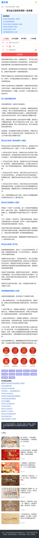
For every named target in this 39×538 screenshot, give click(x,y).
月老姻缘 (33, 374)
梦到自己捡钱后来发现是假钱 (10, 396)
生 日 (5, 50)
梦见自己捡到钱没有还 (8, 414)
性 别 (5, 46)
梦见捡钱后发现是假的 (8, 399)
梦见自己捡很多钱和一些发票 (11, 19)
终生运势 (4, 374)
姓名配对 (19, 374)
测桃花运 (19, 371)
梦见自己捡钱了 (6, 406)
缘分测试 (26, 374)
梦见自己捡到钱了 (7, 409)
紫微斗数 (4, 377)
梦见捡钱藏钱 (5, 401)
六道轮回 (11, 377)
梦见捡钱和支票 (6, 386)
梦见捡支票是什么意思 (8, 419)
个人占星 (11, 371)
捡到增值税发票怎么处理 (10, 32)
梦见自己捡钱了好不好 (9, 29)
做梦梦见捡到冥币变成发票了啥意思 (13, 383)
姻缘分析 (26, 371)
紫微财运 (33, 371)
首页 (2, 7)
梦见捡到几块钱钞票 (7, 388)
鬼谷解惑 (4, 371)
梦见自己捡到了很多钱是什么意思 (12, 24)
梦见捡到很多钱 (6, 416)
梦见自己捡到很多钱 (7, 404)
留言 (29, 425)
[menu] (36, 2)
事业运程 (11, 374)
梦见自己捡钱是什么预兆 (10, 26)
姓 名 (5, 42)
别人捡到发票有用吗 (9, 21)
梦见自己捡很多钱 (7, 393)
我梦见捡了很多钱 (7, 411)
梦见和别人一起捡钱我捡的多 (10, 391)
